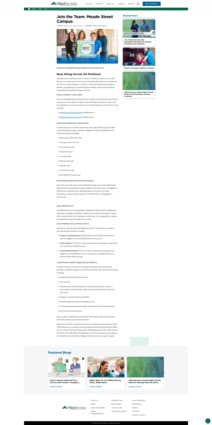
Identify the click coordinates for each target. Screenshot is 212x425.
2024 (40, 9)
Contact (95, 400)
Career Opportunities (99, 26)
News (34, 9)
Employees (116, 404)
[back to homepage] (30, 9)
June (45, 9)
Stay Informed (138, 400)
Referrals (137, 404)
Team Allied (116, 408)
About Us (110, 4)
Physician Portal (119, 411)
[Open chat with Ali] (207, 420)
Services (88, 4)
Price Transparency (97, 412)
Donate (131, 4)
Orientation (117, 400)
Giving (135, 408)
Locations (99, 4)
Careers (121, 4)
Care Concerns (98, 408)
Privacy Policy (138, 415)
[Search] (138, 4)
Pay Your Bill (151, 4)
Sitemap (135, 411)
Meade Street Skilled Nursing (71, 112)
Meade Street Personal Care (71, 117)
